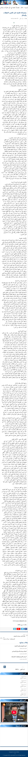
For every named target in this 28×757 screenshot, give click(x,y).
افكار (22, 8)
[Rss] (15, 753)
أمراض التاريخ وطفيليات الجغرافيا (19, 656)
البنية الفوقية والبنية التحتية (21, 646)
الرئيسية (26, 8)
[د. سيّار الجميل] (14, 2)
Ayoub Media (16, 752)
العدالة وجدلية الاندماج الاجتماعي (19, 651)
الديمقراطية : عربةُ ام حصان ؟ (9, 638)
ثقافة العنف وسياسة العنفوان (19, 635)
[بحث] (5, 667)
